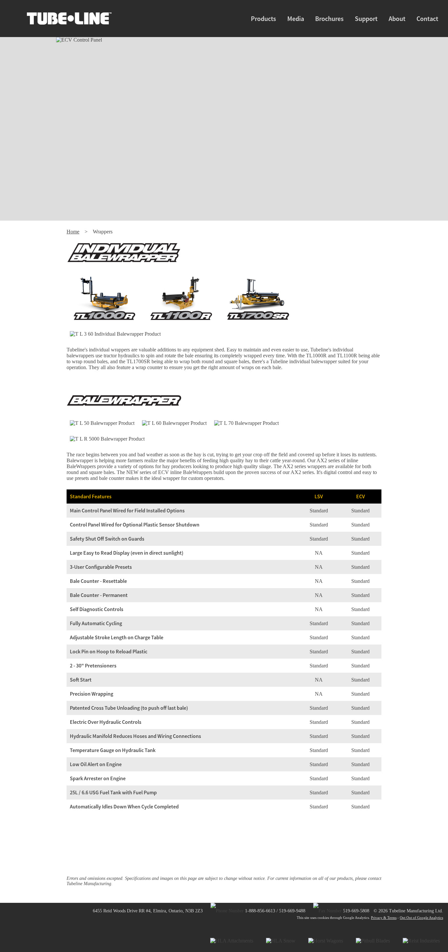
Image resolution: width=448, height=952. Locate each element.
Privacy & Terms (384, 918)
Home (73, 231)
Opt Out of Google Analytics (421, 918)
